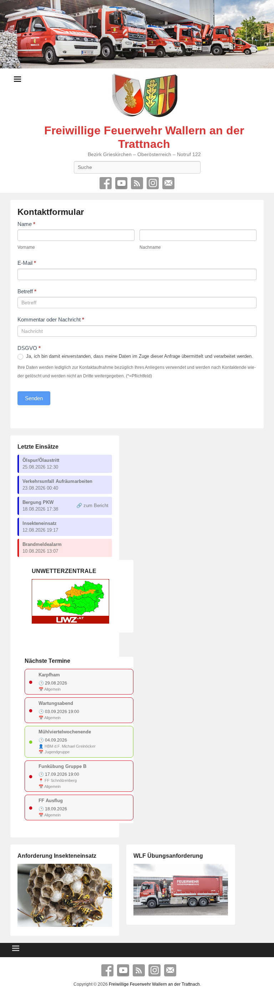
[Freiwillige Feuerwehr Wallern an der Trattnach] (137, 34)
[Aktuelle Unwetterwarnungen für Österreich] (70, 622)
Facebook (106, 183)
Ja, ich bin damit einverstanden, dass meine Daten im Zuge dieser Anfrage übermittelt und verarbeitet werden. (139, 356)
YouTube (121, 183)
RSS (137, 183)
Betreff (26, 291)
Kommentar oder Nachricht (50, 319)
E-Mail (26, 263)
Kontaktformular (50, 212)
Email (168, 183)
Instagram (153, 183)
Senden (34, 398)
